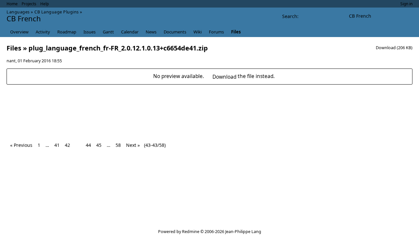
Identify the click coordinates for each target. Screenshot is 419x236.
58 (118, 145)
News (151, 32)
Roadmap (66, 32)
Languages (18, 12)
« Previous (21, 145)
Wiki (197, 32)
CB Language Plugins (56, 12)
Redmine (190, 231)
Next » (133, 145)
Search (289, 16)
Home (12, 4)
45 (98, 145)
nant (11, 61)
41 (57, 145)
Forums (216, 32)
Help (44, 4)
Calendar (129, 32)
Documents (175, 32)
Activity (43, 32)
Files (236, 32)
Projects (29, 4)
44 (88, 145)
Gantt (108, 32)
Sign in (406, 4)
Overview (19, 32)
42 (67, 145)
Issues (89, 32)
